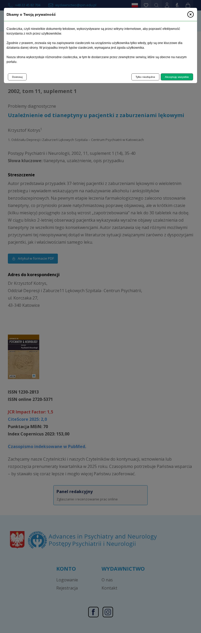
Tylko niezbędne (145, 76)
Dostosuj (17, 76)
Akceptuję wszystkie (177, 76)
